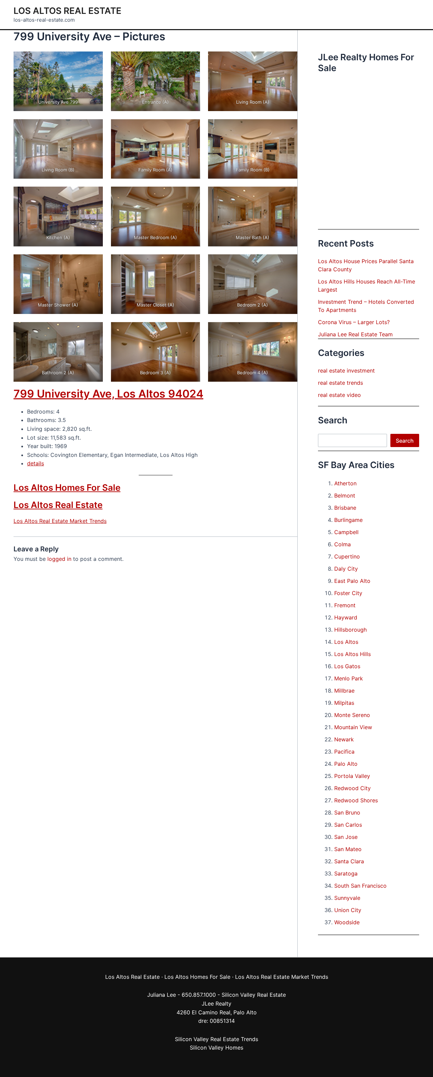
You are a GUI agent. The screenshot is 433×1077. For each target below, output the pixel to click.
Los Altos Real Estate (67, 10)
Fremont (345, 605)
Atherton (345, 483)
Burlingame (348, 519)
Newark (344, 739)
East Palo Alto (352, 580)
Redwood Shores (356, 800)
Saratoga (346, 873)
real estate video (339, 395)
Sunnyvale (347, 897)
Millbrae (344, 690)
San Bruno (347, 812)
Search (405, 440)
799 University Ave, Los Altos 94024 (108, 393)
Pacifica (344, 751)
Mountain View (353, 727)
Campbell (346, 532)
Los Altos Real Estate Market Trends (60, 521)
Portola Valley (352, 776)
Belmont (344, 495)
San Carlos (348, 824)
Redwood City (352, 788)
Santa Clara (349, 861)
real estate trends (340, 382)
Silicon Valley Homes (216, 1047)
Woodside (347, 922)
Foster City (348, 593)
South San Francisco (360, 885)
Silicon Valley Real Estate (254, 994)
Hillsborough (350, 629)
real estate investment (346, 370)
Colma (342, 544)
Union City (347, 910)
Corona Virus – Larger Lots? (354, 322)
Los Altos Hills (352, 654)
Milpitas (344, 702)
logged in (59, 558)
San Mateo (348, 849)
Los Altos (346, 641)
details (35, 463)
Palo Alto (346, 763)
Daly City (346, 568)
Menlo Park (348, 678)
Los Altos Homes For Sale (67, 487)
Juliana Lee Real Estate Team (355, 334)
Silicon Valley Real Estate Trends (216, 1039)
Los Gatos (347, 666)
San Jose (346, 836)
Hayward (345, 617)
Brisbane (345, 507)
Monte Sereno (352, 715)
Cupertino (347, 556)
